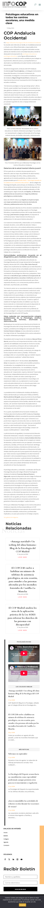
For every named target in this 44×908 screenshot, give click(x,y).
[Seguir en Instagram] (17, 859)
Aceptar (22, 905)
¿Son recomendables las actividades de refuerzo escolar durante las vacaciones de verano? (23, 804)
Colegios (6, 839)
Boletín (6, 836)
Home (5, 832)
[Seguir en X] (9, 859)
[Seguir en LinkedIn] (13, 859)
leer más (22, 557)
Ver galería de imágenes (11, 517)
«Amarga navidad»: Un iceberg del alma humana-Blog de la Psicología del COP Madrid (23, 694)
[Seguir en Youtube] (21, 859)
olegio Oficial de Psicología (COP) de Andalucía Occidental (23, 43)
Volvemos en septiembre (17, 754)
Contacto (6, 845)
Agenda (6, 842)
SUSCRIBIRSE (20, 889)
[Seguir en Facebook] (5, 859)
